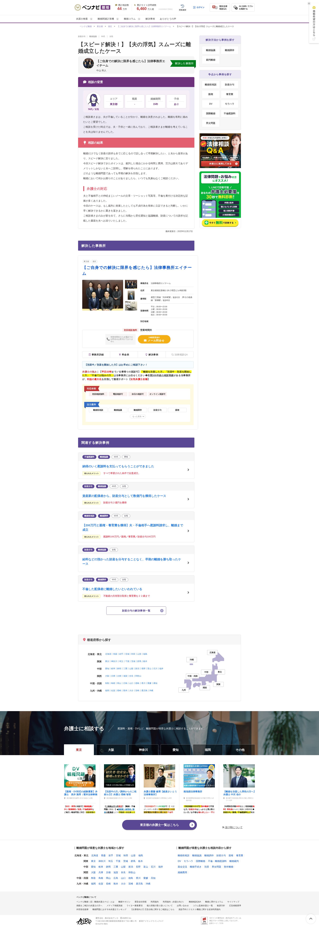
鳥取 (107, 683)
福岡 (107, 691)
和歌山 (138, 676)
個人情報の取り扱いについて (160, 905)
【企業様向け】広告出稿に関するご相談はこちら (152, 909)
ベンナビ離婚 (86, 26)
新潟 (137, 669)
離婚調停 (229, 50)
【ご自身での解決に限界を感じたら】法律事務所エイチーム (144, 26)
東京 (107, 661)
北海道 (108, 654)
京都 (119, 676)
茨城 (133, 661)
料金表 (125, 354)
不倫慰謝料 (229, 113)
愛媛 (149, 683)
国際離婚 (210, 113)
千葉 (127, 661)
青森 (115, 654)
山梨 (131, 669)
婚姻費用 (182, 872)
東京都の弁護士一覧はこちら (159, 825)
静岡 (119, 669)
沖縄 (151, 691)
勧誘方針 (221, 905)
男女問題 (210, 123)
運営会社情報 (141, 902)
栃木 (145, 661)
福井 (161, 669)
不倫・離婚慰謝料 (217, 861)
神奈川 (114, 661)
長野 (143, 669)
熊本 (125, 691)
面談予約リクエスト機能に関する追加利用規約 (199, 909)
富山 (149, 669)
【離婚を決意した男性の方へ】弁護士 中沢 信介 (239, 792)
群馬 (139, 661)
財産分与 (229, 84)
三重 (125, 669)
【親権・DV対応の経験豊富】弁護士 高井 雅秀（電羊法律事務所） (81, 792)
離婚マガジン (124, 902)
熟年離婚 (228, 866)
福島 (145, 654)
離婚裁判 (234, 861)
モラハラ (229, 103)
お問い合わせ (183, 905)
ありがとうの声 (168, 18)
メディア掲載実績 (114, 905)
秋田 (133, 654)
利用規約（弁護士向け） (174, 902)
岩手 (121, 654)
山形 (139, 654)
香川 (143, 683)
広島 (125, 683)
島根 (113, 683)
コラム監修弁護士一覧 (203, 905)
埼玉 (121, 661)
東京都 (100, 26)
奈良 (131, 676)
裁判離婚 (210, 59)
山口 (131, 683)
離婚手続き (196, 866)
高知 (155, 683)
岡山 (119, 683)
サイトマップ (233, 902)
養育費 (229, 94)
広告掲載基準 (235, 905)
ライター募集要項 (135, 905)
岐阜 (113, 669)
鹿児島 (144, 691)
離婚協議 (210, 50)
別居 (206, 866)
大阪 (107, 676)
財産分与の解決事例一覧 (136, 610)
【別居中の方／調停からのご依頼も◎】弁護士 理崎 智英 (120, 792)
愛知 (107, 669)
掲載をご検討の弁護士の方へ (89, 905)
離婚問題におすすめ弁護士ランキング (109, 909)
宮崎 (137, 691)
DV (210, 103)
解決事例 (150, 18)
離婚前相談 (210, 84)
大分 (131, 691)
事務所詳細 (98, 354)
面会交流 (182, 866)
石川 (155, 669)
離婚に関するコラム (214, 902)
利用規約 (155, 902)
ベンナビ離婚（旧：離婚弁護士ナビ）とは (95, 902)
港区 (110, 26)
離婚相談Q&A (195, 902)
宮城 (127, 654)
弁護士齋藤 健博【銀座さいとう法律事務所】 (160, 792)
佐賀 (113, 691)
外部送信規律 (82, 909)
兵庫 (113, 676)
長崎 (119, 691)
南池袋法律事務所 (193, 791)
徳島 (137, 683)
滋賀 (125, 676)
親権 (210, 94)
